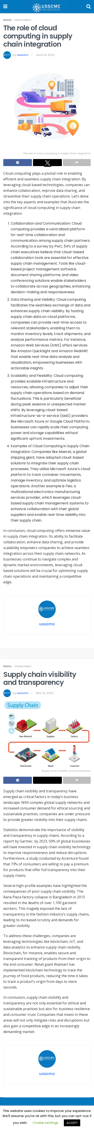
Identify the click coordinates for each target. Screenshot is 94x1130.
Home (7, 20)
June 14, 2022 (45, 55)
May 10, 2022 (44, 693)
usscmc (22, 55)
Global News (23, 20)
